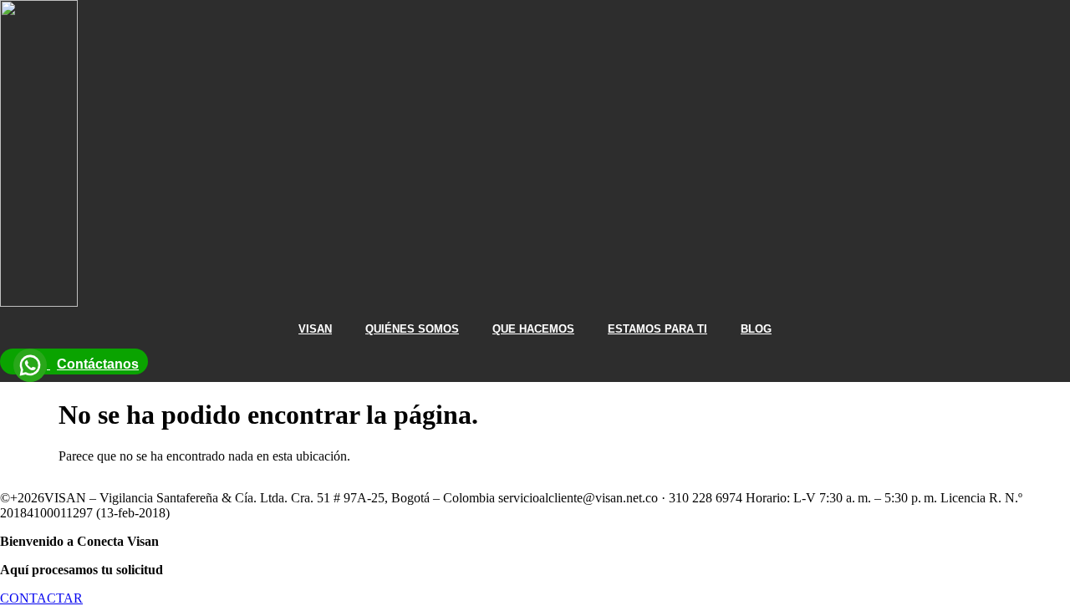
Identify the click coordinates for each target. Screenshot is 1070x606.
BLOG (756, 329)
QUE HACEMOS (533, 329)
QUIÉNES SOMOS (412, 329)
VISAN (315, 329)
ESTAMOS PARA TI (657, 329)
